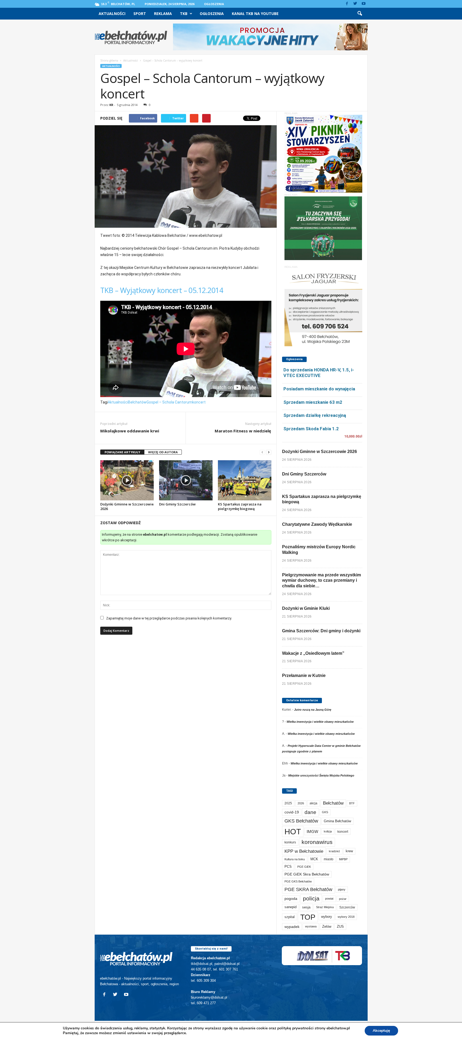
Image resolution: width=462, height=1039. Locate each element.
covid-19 (291, 812)
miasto (328, 859)
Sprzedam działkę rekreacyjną (314, 415)
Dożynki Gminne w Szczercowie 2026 (127, 506)
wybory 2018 (346, 916)
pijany (341, 889)
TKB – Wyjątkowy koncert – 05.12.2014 (161, 290)
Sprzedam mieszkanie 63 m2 (312, 402)
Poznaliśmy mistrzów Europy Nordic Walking (319, 550)
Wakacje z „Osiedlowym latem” (313, 653)
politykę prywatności (295, 1028)
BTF (352, 803)
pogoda (290, 899)
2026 (301, 803)
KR (111, 105)
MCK (314, 859)
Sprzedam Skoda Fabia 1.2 (311, 428)
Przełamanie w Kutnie (304, 675)
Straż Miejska (325, 907)
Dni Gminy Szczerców (177, 504)
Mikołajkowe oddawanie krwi (129, 430)
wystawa (311, 926)
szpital (289, 917)
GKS (325, 812)
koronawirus (317, 842)
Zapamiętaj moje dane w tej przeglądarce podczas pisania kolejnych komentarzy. (169, 618)
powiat (329, 898)
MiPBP (343, 859)
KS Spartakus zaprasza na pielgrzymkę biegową (239, 506)
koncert (199, 402)
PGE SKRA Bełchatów (308, 889)
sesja (306, 907)
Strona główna (109, 60)
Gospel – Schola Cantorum (169, 402)
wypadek (291, 926)
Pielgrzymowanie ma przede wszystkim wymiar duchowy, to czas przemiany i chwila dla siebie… (321, 580)
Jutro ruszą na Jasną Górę (312, 709)
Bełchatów (137, 402)
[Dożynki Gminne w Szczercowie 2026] (127, 480)
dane (310, 812)
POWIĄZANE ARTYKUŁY (122, 452)
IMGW (312, 831)
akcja (313, 803)
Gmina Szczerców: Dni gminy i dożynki (321, 631)
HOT (292, 831)
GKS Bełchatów (301, 821)
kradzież (334, 851)
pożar (342, 898)
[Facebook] (347, 4)
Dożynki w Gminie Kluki (306, 608)
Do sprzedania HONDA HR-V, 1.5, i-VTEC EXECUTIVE (318, 372)
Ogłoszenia (214, 4)
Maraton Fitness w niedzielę (243, 430)
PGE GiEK (304, 866)
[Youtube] (363, 4)
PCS (288, 867)
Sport (139, 13)
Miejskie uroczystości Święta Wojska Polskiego (321, 775)
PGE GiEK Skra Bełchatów (306, 874)
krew (349, 851)
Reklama (163, 13)
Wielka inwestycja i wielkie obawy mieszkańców (320, 721)
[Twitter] (355, 4)
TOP (307, 917)
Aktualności (112, 13)
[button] (359, 14)
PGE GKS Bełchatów (298, 881)
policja (311, 898)
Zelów (326, 926)
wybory (326, 917)
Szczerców (347, 907)
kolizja (328, 831)
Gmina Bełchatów (337, 821)
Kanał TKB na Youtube (255, 13)
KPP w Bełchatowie (303, 851)
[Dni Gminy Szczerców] (186, 480)
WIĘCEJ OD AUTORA (163, 452)
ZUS (340, 926)
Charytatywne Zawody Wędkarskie (317, 524)
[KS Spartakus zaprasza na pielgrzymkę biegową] (244, 480)
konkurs (290, 842)
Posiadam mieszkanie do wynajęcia (319, 388)
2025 (288, 803)
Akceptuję (381, 1030)
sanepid (290, 907)
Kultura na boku (294, 859)
